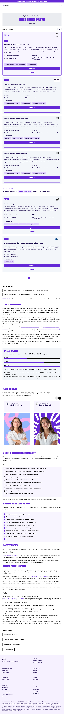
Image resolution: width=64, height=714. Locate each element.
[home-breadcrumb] (24, 16)
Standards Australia (8, 649)
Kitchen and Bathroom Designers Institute (14, 639)
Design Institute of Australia (10, 634)
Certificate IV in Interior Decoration (30, 327)
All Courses (29, 16)
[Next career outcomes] (60, 398)
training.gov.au (25, 319)
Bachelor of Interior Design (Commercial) (49, 329)
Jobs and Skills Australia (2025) (10, 555)
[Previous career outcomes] (56, 398)
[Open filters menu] (59, 29)
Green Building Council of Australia (12, 644)
